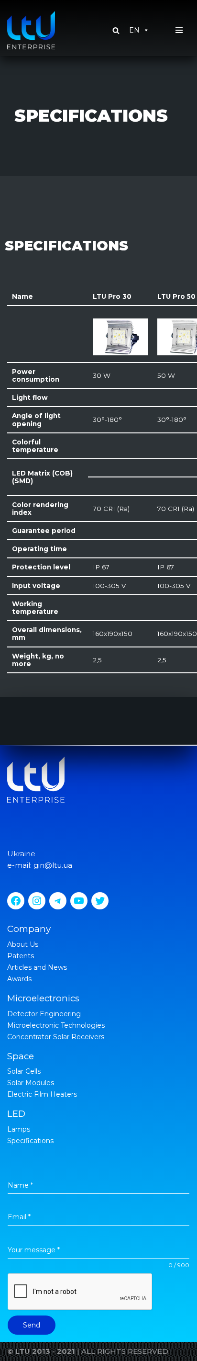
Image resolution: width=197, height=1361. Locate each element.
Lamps (18, 1129)
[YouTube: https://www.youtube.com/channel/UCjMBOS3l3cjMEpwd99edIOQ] (79, 900)
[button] (116, 30)
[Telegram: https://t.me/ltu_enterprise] (57, 900)
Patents (20, 956)
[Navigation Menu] (179, 30)
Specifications (30, 1140)
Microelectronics (43, 998)
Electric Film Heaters (42, 1094)
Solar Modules (30, 1082)
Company (29, 928)
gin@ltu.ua (52, 865)
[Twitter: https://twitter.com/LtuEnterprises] (100, 900)
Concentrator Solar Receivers (55, 1036)
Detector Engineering (44, 1013)
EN (134, 30)
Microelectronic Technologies (56, 1025)
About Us (22, 944)
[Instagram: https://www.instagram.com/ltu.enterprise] (36, 900)
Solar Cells (24, 1071)
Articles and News (37, 967)
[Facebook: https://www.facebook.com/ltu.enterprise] (15, 900)
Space (20, 1056)
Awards (19, 979)
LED (16, 1113)
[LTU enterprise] (31, 30)
